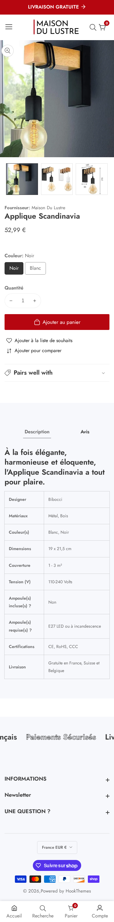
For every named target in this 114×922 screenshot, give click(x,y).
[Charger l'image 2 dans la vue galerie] (57, 179)
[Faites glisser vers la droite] (104, 179)
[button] (57, 372)
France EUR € (55, 847)
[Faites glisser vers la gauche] (9, 179)
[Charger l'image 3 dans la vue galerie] (92, 179)
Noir (16, 270)
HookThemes (78, 891)
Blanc (38, 270)
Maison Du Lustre (48, 208)
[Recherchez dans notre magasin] (94, 27)
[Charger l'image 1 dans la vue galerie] (22, 179)
